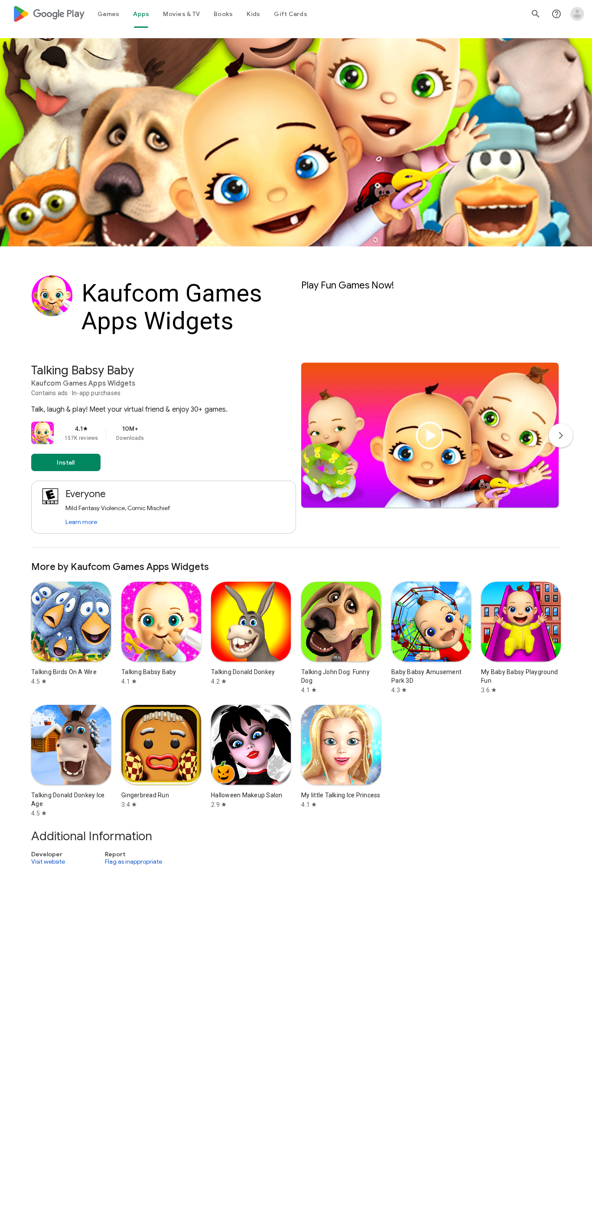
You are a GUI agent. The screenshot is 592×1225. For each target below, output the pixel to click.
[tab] (108, 14)
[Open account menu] (577, 13)
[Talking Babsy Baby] (296, 455)
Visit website (48, 862)
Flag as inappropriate (133, 862)
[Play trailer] (430, 435)
